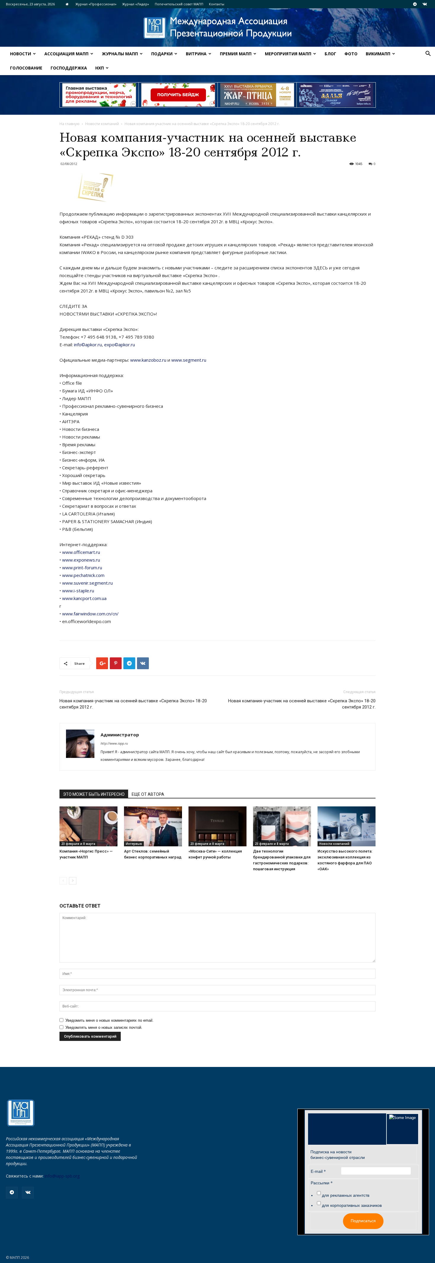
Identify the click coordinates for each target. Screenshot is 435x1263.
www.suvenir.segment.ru (87, 583)
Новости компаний (102, 123)
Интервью (134, 844)
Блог (330, 53)
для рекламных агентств (345, 1195)
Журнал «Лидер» (135, 4)
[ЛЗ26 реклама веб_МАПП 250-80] (336, 95)
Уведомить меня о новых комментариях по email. (109, 1020)
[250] (257, 95)
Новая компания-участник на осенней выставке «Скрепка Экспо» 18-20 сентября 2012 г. (133, 704)
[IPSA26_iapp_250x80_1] (99, 95)
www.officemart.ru (81, 552)
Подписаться (363, 1220)
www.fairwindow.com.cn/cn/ (90, 614)
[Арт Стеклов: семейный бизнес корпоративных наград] (153, 826)
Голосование (26, 68)
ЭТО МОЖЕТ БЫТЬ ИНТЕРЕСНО (94, 794)
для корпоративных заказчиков (352, 1205)
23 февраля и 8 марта (78, 844)
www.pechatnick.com (83, 575)
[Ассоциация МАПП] (217, 28)
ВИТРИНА (196, 53)
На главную (69, 123)
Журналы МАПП (120, 53)
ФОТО (350, 53)
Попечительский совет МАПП (179, 4)
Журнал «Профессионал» (96, 4)
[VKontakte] (424, 4)
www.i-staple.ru (78, 591)
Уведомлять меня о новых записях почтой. (103, 1027)
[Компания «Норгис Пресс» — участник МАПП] (88, 826)
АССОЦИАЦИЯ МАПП (66, 53)
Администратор (120, 735)
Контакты (216, 4)
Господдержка (69, 68)
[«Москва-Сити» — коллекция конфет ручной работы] (217, 826)
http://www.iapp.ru (114, 743)
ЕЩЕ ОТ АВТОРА (148, 794)
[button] (428, 54)
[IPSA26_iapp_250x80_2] (178, 95)
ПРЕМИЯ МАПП (236, 53)
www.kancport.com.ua (84, 598)
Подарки (162, 53)
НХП (99, 68)
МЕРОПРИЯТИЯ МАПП (288, 53)
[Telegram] (414, 4)
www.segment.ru (188, 360)
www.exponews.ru (81, 560)
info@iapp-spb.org (62, 1176)
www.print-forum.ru (82, 567)
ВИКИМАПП (378, 53)
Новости (20, 53)
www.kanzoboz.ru (148, 360)
